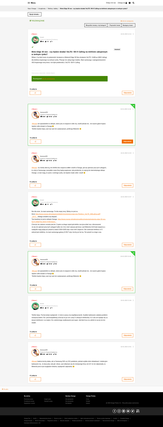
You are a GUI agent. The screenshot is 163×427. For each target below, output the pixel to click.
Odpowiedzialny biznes (45, 418)
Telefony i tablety (53, 8)
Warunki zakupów (64, 420)
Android (117, 49)
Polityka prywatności (77, 420)
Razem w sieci (58, 418)
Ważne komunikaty (40, 420)
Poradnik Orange (124, 418)
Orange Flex (27, 418)
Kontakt (88, 401)
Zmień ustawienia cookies (71, 418)
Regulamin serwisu (52, 420)
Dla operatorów (69, 399)
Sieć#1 (35, 418)
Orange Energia (28, 420)
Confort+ (115, 418)
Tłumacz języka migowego (103, 418)
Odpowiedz (128, 93)
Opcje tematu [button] (34, 14)
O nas (87, 399)
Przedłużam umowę (29, 401)
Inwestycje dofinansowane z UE (32, 423)
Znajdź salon (47, 399)
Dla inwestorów (69, 401)
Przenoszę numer (28, 399)
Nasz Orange (32, 8)
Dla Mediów (68, 403)
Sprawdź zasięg (48, 401)
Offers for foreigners (122, 420)
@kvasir (34, 123)
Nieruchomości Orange (108, 420)
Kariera (88, 403)
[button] (133, 33)
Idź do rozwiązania (127, 21)
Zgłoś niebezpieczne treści (87, 418)
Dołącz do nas (111, 3)
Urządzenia (41, 8)
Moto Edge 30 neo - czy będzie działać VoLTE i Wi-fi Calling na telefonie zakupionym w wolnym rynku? (69, 53)
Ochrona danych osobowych (92, 420)
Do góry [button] (5, 389)
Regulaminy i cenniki (29, 403)
